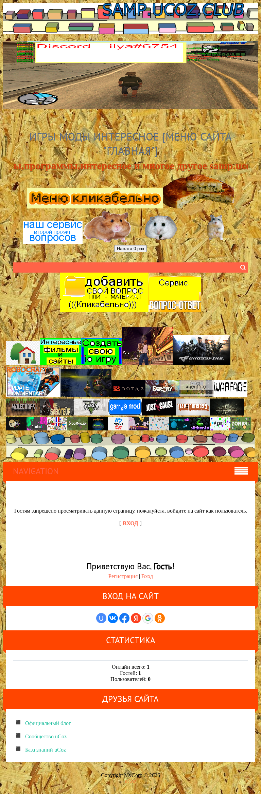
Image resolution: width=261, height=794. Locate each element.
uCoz (130, 781)
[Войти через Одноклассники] (160, 618)
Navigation (36, 471)
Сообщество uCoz (46, 736)
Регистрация (123, 576)
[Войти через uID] (101, 618)
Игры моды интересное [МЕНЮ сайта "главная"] (130, 143)
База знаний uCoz (45, 750)
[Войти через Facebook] (124, 618)
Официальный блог (48, 723)
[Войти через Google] (147, 618)
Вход (147, 576)
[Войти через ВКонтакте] (113, 618)
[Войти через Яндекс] (136, 618)
